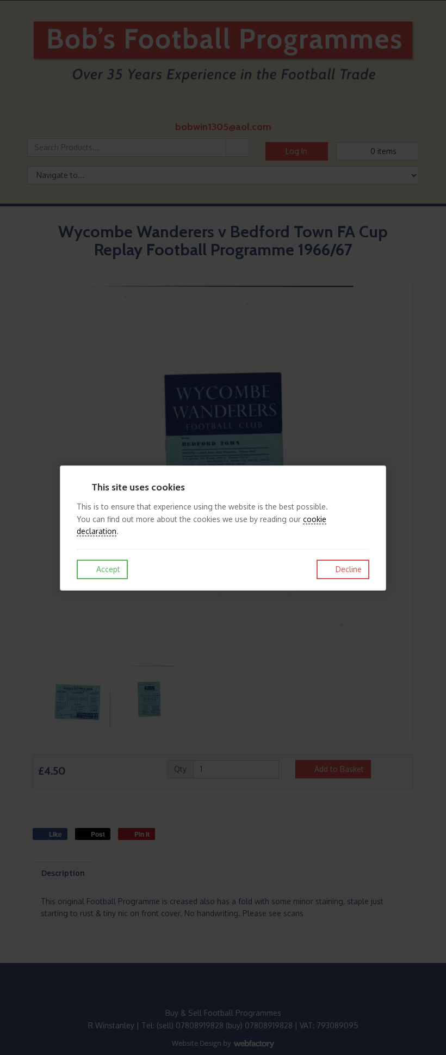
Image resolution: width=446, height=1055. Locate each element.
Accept (107, 569)
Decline (347, 569)
